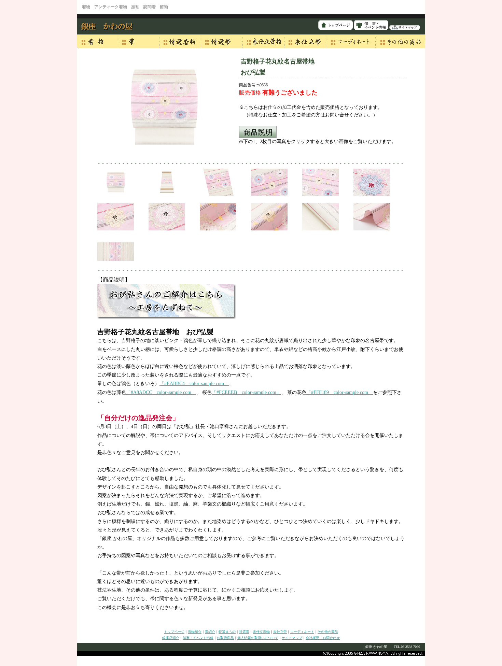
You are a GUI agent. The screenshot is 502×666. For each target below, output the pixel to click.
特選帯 (244, 632)
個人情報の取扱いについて (257, 638)
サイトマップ (292, 638)
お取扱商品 (225, 638)
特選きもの (227, 632)
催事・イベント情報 (198, 638)
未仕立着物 (261, 632)
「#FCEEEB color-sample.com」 (246, 392)
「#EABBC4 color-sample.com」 (194, 383)
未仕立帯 (280, 632)
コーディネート (302, 632)
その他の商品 (328, 632)
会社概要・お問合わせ (323, 638)
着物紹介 (194, 632)
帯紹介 (210, 632)
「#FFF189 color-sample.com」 (339, 392)
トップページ (174, 632)
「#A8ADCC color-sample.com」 (161, 392)
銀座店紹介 (170, 638)
